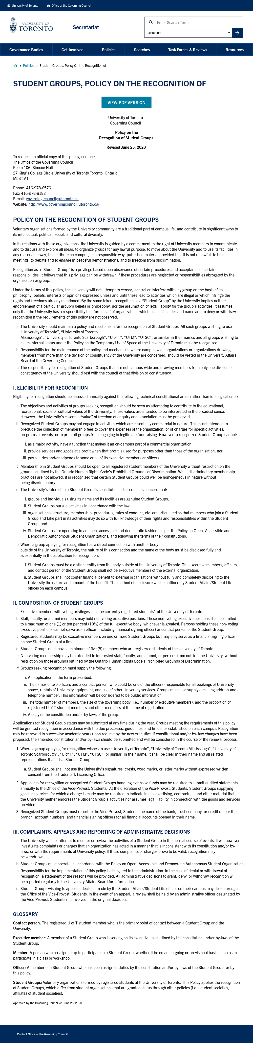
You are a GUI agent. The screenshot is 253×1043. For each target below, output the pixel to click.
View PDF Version (126, 102)
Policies (108, 49)
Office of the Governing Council (71, 5)
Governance (15, 65)
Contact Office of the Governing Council (42, 1034)
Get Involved (73, 49)
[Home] (36, 27)
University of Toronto (25, 5)
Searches (142, 49)
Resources (235, 49)
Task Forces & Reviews (187, 49)
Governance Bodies (26, 49)
